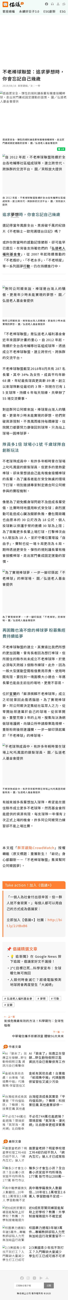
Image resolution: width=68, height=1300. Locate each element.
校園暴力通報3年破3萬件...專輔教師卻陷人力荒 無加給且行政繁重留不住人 (47, 1232)
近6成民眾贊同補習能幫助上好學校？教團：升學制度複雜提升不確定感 (47, 1212)
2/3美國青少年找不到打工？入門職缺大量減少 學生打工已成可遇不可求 (47, 1251)
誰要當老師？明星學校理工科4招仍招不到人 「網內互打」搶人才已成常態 (47, 1152)
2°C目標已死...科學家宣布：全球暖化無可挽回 (35, 970)
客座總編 (8, 11)
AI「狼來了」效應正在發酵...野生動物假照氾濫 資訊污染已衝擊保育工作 (47, 1057)
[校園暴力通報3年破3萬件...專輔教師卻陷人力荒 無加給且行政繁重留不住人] (14, 1234)
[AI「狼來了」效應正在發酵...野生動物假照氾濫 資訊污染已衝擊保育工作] (14, 1059)
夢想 (43, 998)
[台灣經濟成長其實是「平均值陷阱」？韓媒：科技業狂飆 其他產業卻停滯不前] (14, 1102)
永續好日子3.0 (29, 11)
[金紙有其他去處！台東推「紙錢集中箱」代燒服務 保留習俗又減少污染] (14, 1079)
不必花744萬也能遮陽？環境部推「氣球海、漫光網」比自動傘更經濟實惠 (47, 1120)
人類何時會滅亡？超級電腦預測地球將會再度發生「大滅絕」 (35, 982)
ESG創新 (49, 11)
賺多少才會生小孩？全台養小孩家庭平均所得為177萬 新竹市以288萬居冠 (47, 1172)
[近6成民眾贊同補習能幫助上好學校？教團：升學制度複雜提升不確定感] (14, 1214)
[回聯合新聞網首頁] (5, 4)
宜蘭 (10, 1005)
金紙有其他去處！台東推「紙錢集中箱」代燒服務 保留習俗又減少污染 (47, 1077)
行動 (56, 998)
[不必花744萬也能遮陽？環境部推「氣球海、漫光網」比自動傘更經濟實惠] (14, 1122)
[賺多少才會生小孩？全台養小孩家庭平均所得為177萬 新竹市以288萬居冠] (14, 1174)
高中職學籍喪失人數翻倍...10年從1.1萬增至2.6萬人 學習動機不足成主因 (47, 1192)
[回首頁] (13, 4)
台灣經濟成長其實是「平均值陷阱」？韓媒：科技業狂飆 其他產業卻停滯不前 (47, 1100)
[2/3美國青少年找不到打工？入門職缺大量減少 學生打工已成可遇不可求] (14, 1253)
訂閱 (49, 1285)
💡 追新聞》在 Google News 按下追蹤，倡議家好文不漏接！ (35, 959)
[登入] (58, 4)
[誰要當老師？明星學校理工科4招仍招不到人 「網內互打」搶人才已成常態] (14, 1154)
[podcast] (52, 4)
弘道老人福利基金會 (19, 998)
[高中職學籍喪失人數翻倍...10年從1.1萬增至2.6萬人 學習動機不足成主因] (14, 1194)
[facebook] (46, 4)
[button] (64, 4)
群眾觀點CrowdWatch (35, 847)
